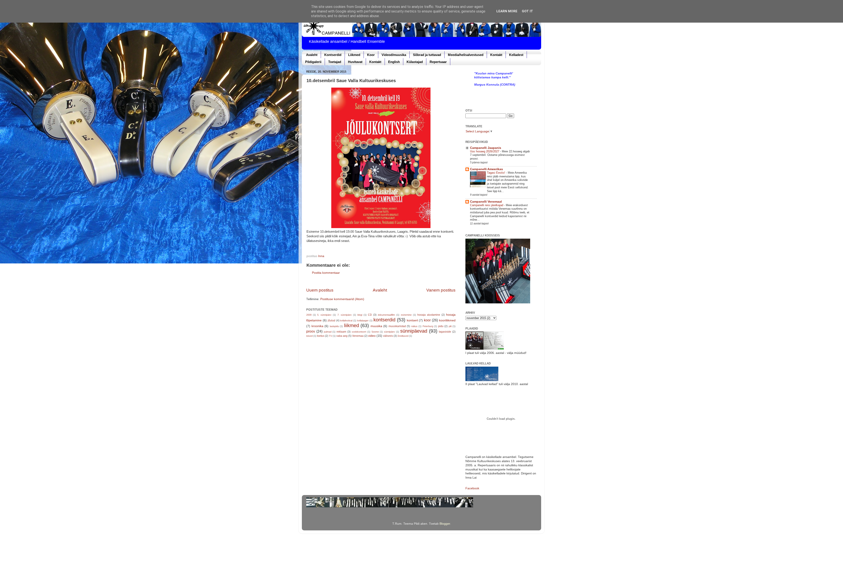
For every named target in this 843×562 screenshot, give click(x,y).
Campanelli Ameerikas (486, 169)
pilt (450, 326)
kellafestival (346, 320)
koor (427, 320)
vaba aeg (342, 335)
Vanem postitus (441, 290)
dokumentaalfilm (386, 314)
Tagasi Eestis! (496, 172)
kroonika (317, 326)
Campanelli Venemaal (486, 201)
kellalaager (363, 320)
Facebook (472, 488)
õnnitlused (403, 336)
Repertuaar (438, 62)
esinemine (406, 314)
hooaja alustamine (428, 314)
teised (309, 336)
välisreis (388, 335)
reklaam (341, 331)
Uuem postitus (319, 290)
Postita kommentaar (326, 272)
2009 (309, 314)
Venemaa (358, 335)
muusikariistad (397, 326)
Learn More (506, 11)
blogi (359, 314)
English (394, 62)
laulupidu (334, 326)
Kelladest (516, 55)
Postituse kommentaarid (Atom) (342, 299)
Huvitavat (355, 62)
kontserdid (384, 319)
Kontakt (496, 55)
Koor (371, 55)
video (372, 335)
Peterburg (428, 326)
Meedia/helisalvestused (465, 55)
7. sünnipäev (344, 314)
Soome (375, 331)
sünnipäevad (413, 331)
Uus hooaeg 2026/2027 (485, 151)
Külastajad (415, 62)
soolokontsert (359, 331)
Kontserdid (332, 55)
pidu (440, 326)
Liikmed (354, 55)
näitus (414, 326)
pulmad (327, 331)
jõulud (331, 320)
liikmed (351, 325)
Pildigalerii (313, 62)
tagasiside (445, 331)
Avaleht (311, 55)
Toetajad (334, 62)
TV (330, 336)
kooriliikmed (447, 320)
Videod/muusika (394, 55)
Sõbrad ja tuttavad (427, 55)
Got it (527, 11)
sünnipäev (389, 331)
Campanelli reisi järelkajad (487, 205)
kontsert (412, 320)
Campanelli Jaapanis (485, 148)
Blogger (445, 523)
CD (370, 314)
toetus (320, 335)
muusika (376, 326)
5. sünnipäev (324, 314)
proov (310, 331)
